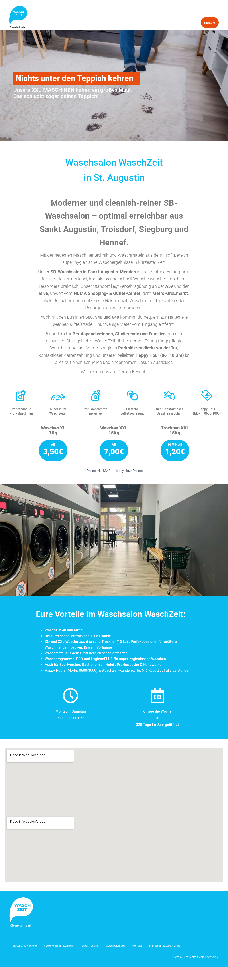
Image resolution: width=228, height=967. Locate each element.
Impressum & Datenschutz (164, 945)
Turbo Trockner (204, 11)
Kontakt (209, 22)
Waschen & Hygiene (132, 11)
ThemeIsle (212, 957)
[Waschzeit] (18, 17)
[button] (110, 11)
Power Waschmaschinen (170, 11)
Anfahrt (103, 11)
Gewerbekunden (185, 22)
